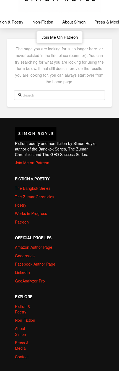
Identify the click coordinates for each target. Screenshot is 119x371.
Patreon (22, 222)
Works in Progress (31, 213)
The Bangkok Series (32, 188)
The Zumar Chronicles (34, 196)
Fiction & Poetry (22, 309)
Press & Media (22, 345)
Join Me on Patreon (32, 162)
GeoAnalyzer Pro (30, 281)
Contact (22, 356)
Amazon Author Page (33, 247)
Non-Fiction (25, 320)
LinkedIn (22, 272)
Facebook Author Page (35, 264)
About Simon (20, 331)
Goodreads (25, 255)
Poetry (20, 205)
